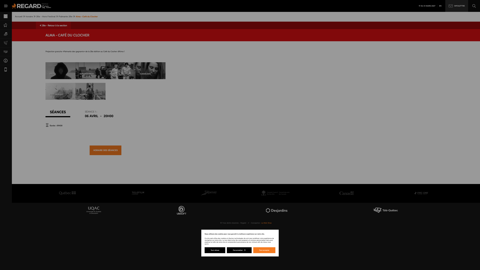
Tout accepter (264, 250)
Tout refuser (215, 250)
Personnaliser (238, 250)
